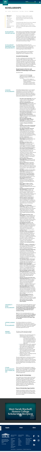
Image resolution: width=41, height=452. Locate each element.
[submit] (35, 1)
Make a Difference (10, 20)
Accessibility (13, 440)
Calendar (19, 440)
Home (6, 11)
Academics (9, 11)
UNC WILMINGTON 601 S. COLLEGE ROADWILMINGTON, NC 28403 (5, 441)
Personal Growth (9, 22)
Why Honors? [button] (9, 15)
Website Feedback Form (27, 449)
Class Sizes (8, 16)
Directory (19, 445)
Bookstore (20, 441)
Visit (21, 427)
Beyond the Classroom (15, 11)
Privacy (12, 442)
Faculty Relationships (10, 21)
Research (8, 23)
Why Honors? (26, 11)
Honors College (21, 11)
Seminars (8, 24)
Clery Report (13, 444)
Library (19, 442)
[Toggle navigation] (39, 2)
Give (34, 427)
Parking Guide (28, 439)
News (19, 439)
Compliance (13, 441)
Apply (7, 427)
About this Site (13, 449)
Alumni (19, 444)
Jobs (19, 438)
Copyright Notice (19, 449)
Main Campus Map (29, 438)
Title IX (12, 445)
